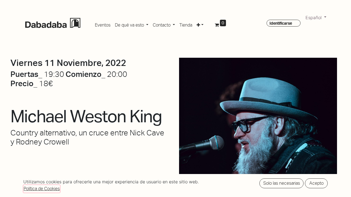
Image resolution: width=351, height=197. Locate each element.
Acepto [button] (316, 183)
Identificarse (281, 23)
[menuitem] (103, 24)
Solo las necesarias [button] (281, 183)
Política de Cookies (42, 188)
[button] (200, 24)
